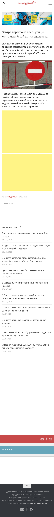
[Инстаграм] (50, 439)
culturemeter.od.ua (38, 503)
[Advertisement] (27, 131)
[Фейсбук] (46, 439)
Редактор (12, 197)
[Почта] (42, 439)
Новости (8, 203)
